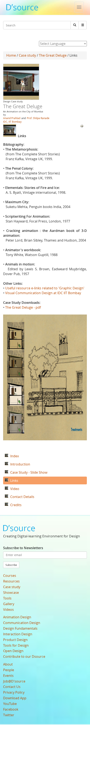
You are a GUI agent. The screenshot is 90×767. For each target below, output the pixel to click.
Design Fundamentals (20, 628)
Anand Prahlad (11, 118)
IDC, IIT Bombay (12, 121)
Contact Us (12, 686)
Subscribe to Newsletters (23, 548)
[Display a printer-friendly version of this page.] (82, 125)
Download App (14, 698)
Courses (9, 575)
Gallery (8, 604)
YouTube (10, 703)
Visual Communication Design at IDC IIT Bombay (43, 293)
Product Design (15, 639)
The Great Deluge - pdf (23, 307)
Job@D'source (14, 681)
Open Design (13, 651)
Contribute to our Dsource (24, 656)
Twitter (8, 715)
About (8, 664)
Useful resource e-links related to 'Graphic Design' (44, 288)
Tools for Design (16, 645)
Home (11, 55)
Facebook (10, 709)
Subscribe (11, 565)
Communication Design (21, 622)
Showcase (11, 592)
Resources (11, 581)
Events (8, 675)
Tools (7, 598)
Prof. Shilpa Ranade (38, 118)
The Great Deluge (53, 55)
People (8, 670)
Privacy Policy (13, 692)
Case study (27, 55)
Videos (8, 609)
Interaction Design (17, 634)
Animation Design (17, 617)
